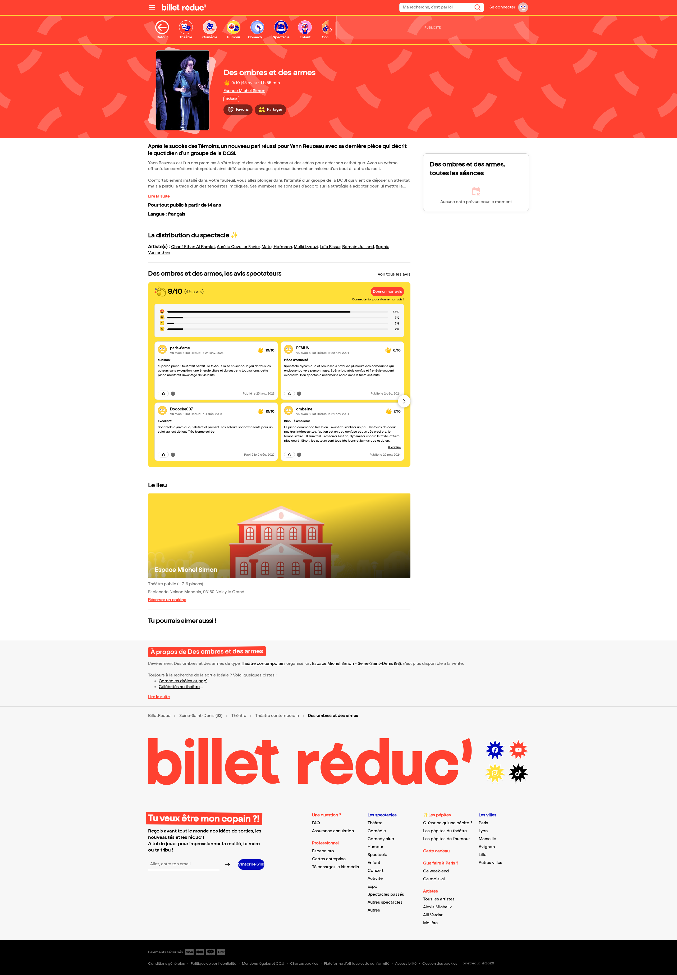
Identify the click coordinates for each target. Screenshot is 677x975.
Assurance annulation (333, 831)
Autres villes (490, 862)
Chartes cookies (304, 963)
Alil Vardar (432, 915)
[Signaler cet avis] (173, 393)
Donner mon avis (387, 291)
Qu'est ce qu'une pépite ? (447, 823)
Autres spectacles (385, 902)
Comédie (377, 831)
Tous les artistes (439, 899)
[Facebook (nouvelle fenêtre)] (495, 750)
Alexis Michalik (437, 907)
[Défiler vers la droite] (331, 30)
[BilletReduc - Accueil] (184, 7)
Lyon (483, 831)
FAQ (316, 823)
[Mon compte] (523, 7)
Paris (483, 823)
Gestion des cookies (439, 963)
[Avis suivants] (404, 401)
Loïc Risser (330, 246)
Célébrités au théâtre (179, 686)
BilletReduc (159, 716)
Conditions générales (166, 963)
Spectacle (377, 854)
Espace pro (323, 851)
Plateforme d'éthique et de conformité (356, 963)
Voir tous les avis (394, 274)
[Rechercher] (477, 7)
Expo (372, 886)
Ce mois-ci (434, 879)
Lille (482, 854)
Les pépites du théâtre (445, 831)
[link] (211, 348)
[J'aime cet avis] (163, 393)
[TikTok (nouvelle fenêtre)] (518, 773)
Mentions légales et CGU (263, 963)
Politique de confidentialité (213, 963)
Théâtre (238, 716)
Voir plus (394, 447)
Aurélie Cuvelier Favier (238, 246)
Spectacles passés (386, 894)
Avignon (487, 846)
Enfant (374, 862)
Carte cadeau (436, 851)
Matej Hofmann (277, 246)
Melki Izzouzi (306, 246)
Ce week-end (436, 871)
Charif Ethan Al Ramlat (193, 246)
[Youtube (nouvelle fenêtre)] (518, 750)
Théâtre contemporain (263, 663)
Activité (375, 878)
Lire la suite (159, 196)
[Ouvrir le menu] (154, 7)
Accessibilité (406, 963)
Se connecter (502, 7)
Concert (375, 870)
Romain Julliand (358, 246)
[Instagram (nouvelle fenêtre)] (495, 773)
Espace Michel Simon (244, 90)
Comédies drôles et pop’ (183, 681)
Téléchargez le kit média (335, 866)
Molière (430, 923)
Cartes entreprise (329, 859)
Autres (374, 910)
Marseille (487, 838)
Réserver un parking (167, 599)
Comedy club (381, 838)
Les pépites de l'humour (446, 838)
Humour (375, 846)
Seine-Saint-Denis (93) (379, 663)
